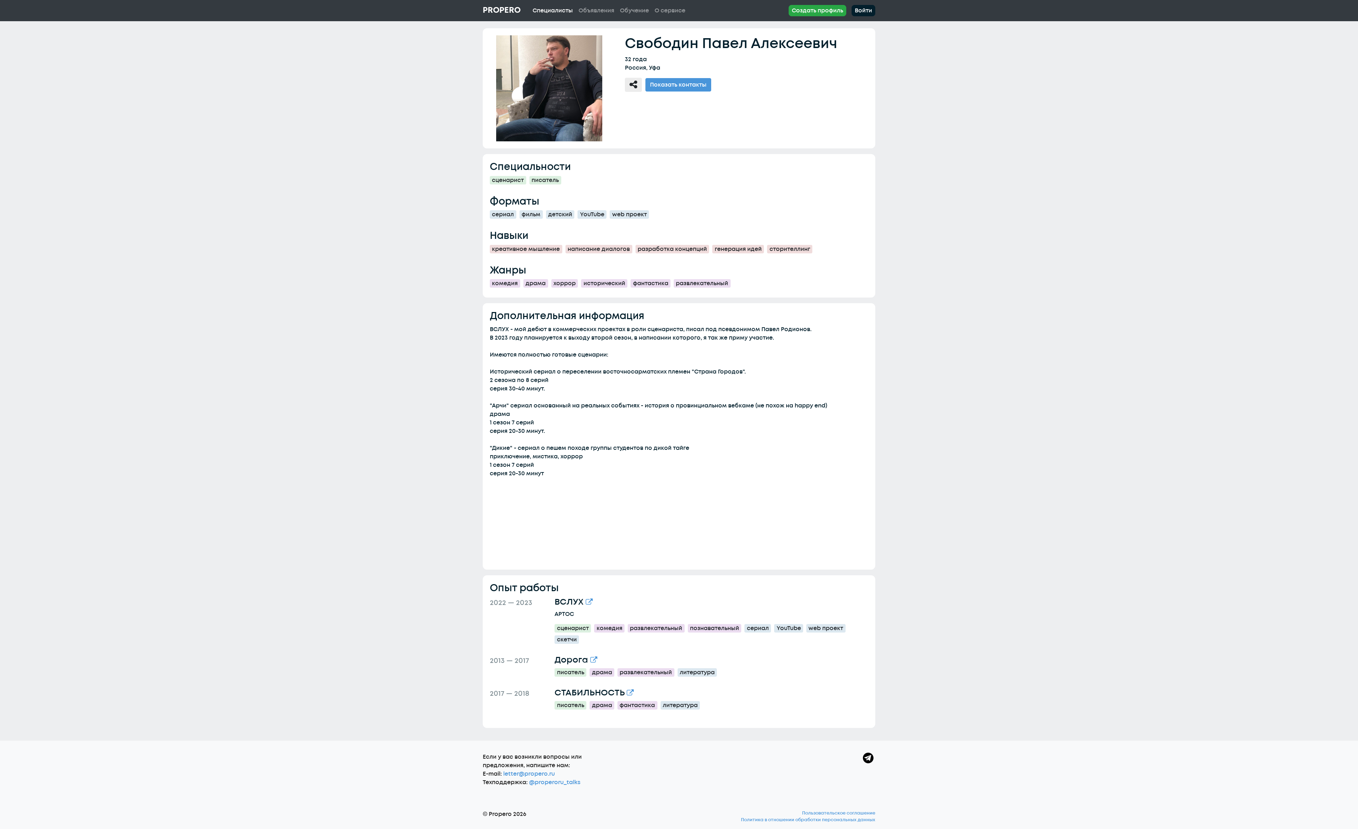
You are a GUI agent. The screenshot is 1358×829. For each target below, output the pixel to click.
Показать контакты (678, 85)
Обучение (634, 10)
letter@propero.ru (529, 774)
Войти (863, 10)
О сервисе (670, 10)
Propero (502, 10)
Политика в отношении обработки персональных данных (808, 820)
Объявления (596, 10)
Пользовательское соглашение (838, 813)
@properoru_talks (554, 782)
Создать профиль (817, 10)
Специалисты (553, 10)
